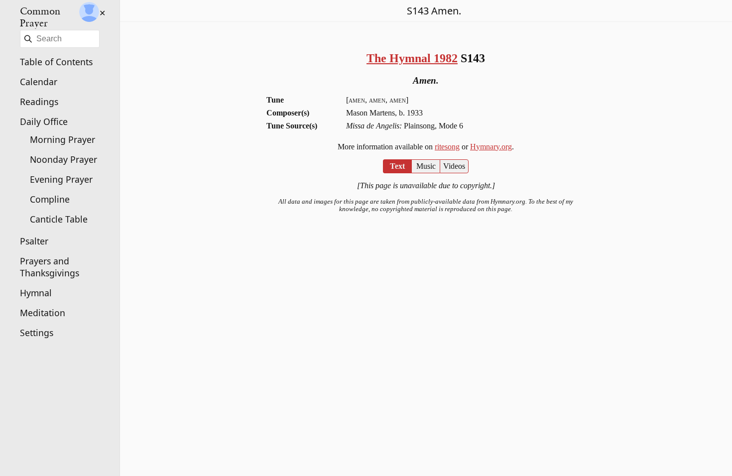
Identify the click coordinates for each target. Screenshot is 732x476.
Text (397, 166)
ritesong (447, 146)
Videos (454, 166)
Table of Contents (56, 62)
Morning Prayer (62, 139)
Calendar (38, 82)
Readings (39, 102)
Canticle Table (59, 219)
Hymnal (36, 293)
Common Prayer (40, 17)
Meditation (42, 313)
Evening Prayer (61, 179)
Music (426, 166)
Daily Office (44, 121)
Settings (36, 333)
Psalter (34, 241)
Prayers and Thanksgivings (49, 267)
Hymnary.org (491, 146)
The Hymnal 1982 (412, 58)
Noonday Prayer (63, 159)
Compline (50, 199)
